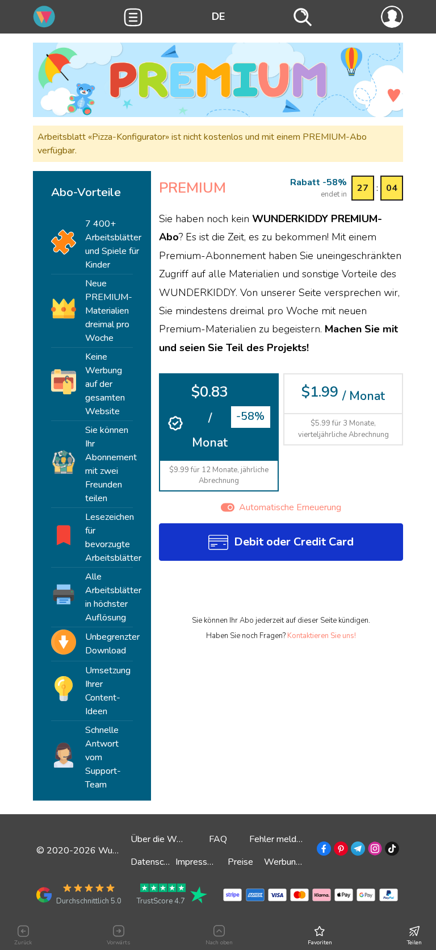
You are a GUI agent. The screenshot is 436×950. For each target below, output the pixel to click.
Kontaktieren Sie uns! (321, 636)
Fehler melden (277, 839)
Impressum (197, 862)
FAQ (218, 839)
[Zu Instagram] (374, 850)
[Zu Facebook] (323, 850)
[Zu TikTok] (391, 850)
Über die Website (166, 839)
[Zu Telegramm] (357, 850)
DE (218, 16)
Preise (240, 862)
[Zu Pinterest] (340, 850)
